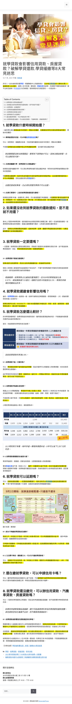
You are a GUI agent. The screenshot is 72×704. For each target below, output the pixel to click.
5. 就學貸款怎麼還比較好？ (14, 112)
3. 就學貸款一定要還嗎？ (13, 107)
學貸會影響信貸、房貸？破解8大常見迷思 (27, 646)
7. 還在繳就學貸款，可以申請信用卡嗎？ (17, 117)
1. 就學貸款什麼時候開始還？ (14, 102)
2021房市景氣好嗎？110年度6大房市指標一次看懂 (23, 654)
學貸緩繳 (49, 481)
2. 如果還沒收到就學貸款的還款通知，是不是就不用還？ (23, 105)
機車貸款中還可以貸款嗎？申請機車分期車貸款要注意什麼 (26, 657)
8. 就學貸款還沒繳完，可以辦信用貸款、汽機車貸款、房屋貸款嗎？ (26, 119)
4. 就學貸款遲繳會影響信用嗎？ (15, 110)
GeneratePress (44, 701)
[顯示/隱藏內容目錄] (46, 99)
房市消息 (29, 651)
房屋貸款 (21, 651)
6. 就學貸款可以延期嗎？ (13, 114)
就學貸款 (13, 651)
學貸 (7, 651)
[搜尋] (33, 691)
